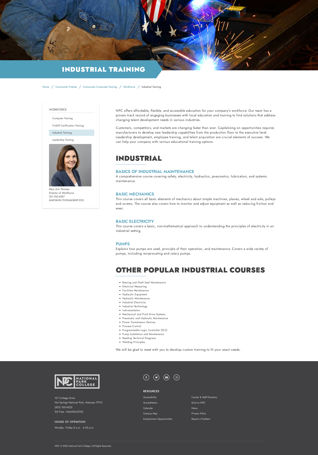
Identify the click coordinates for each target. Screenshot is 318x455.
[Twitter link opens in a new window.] (156, 377)
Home (45, 87)
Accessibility (150, 397)
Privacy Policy (198, 413)
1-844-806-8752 (74, 412)
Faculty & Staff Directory (204, 397)
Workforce (129, 87)
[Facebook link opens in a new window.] (146, 377)
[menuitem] (71, 118)
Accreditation (150, 403)
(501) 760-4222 (63, 407)
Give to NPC (198, 403)
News (194, 408)
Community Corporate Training (100, 87)
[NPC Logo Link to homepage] (77, 394)
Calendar (148, 408)
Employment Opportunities (157, 419)
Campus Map (150, 413)
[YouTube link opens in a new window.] (166, 377)
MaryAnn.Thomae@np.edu (66, 200)
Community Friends (66, 87)
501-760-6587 (57, 196)
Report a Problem (200, 419)
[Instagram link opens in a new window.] (177, 377)
